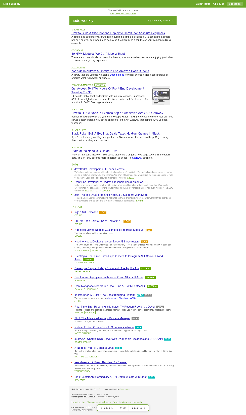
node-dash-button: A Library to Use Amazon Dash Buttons (110, 71)
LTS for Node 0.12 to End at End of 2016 (98, 221)
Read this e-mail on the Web (123, 13)
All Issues (218, 3)
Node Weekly (11, 3)
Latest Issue (203, 3)
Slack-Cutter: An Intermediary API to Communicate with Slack (110, 377)
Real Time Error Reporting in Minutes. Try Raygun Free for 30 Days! (114, 306)
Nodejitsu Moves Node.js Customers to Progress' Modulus (108, 230)
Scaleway (137, 157)
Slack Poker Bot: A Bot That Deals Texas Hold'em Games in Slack (115, 133)
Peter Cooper (99, 389)
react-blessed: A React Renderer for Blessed (100, 362)
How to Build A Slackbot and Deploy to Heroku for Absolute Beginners (118, 33)
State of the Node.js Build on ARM (94, 151)
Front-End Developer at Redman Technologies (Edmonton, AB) (111, 182)
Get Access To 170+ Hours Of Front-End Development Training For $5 (107, 90)
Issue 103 (137, 407)
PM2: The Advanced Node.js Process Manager (102, 318)
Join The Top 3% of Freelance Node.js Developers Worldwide (111, 195)
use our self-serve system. (109, 397)
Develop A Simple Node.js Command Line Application (106, 268)
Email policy (76, 410)
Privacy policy (87, 410)
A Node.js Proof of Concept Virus (94, 348)
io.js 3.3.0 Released (86, 212)
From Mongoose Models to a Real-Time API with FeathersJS (110, 286)
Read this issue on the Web (127, 402)
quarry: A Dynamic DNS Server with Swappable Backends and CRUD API (118, 339)
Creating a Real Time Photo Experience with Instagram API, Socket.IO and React (118, 257)
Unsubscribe (78, 402)
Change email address (99, 402)
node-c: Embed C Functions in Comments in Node (104, 327)
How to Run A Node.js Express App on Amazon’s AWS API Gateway (117, 113)
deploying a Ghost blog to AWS (121, 298)
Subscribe (235, 3)
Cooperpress (124, 389)
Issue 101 (109, 407)
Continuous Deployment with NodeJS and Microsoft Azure (108, 277)
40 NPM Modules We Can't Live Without (98, 53)
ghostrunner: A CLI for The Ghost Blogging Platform (104, 295)
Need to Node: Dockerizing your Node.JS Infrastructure (107, 241)
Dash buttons (117, 74)
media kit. (104, 394)
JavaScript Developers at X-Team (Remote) (100, 169)
